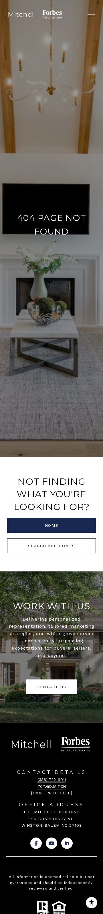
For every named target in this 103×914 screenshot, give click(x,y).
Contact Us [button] (51, 687)
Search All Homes (51, 546)
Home (51, 525)
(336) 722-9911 (51, 779)
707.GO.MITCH (51, 786)
